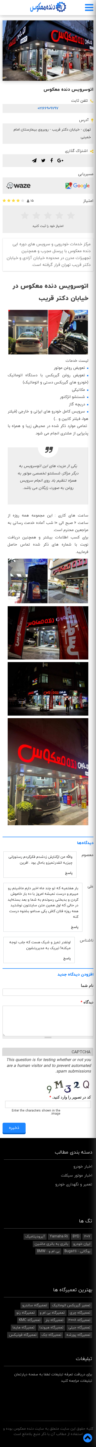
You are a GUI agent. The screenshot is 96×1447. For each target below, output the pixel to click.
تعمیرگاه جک (51, 1335)
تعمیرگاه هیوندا (51, 1327)
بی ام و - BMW (48, 1251)
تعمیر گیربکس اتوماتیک (71, 1305)
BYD (76, 1236)
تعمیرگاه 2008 (79, 1320)
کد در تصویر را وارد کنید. (70, 1097)
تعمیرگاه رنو (25, 1312)
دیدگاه (87, 1002)
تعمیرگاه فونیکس (23, 1335)
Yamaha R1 (59, 1236)
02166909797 (48, 108)
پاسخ (68, 873)
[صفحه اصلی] (48, 7)
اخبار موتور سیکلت (76, 1176)
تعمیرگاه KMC (29, 1320)
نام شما (87, 985)
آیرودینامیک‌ (35, 1236)
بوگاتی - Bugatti (77, 1251)
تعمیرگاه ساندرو (34, 1305)
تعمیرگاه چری (80, 1312)
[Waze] (18, 185)
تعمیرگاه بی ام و (52, 1312)
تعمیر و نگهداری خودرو (73, 1184)
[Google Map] (77, 185)
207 (87, 1236)
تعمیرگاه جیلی (79, 1327)
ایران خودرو (81, 1244)
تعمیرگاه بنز (54, 1320)
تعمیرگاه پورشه (78, 1335)
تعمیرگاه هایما (24, 1327)
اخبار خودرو (82, 1167)
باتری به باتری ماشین (51, 1244)
